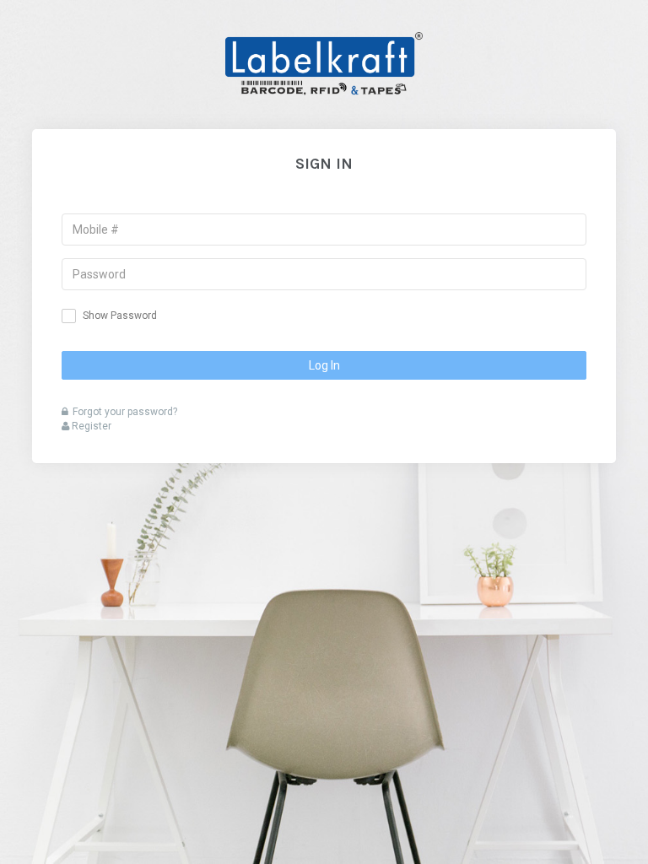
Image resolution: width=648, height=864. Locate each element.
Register (90, 426)
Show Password (120, 315)
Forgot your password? (125, 412)
